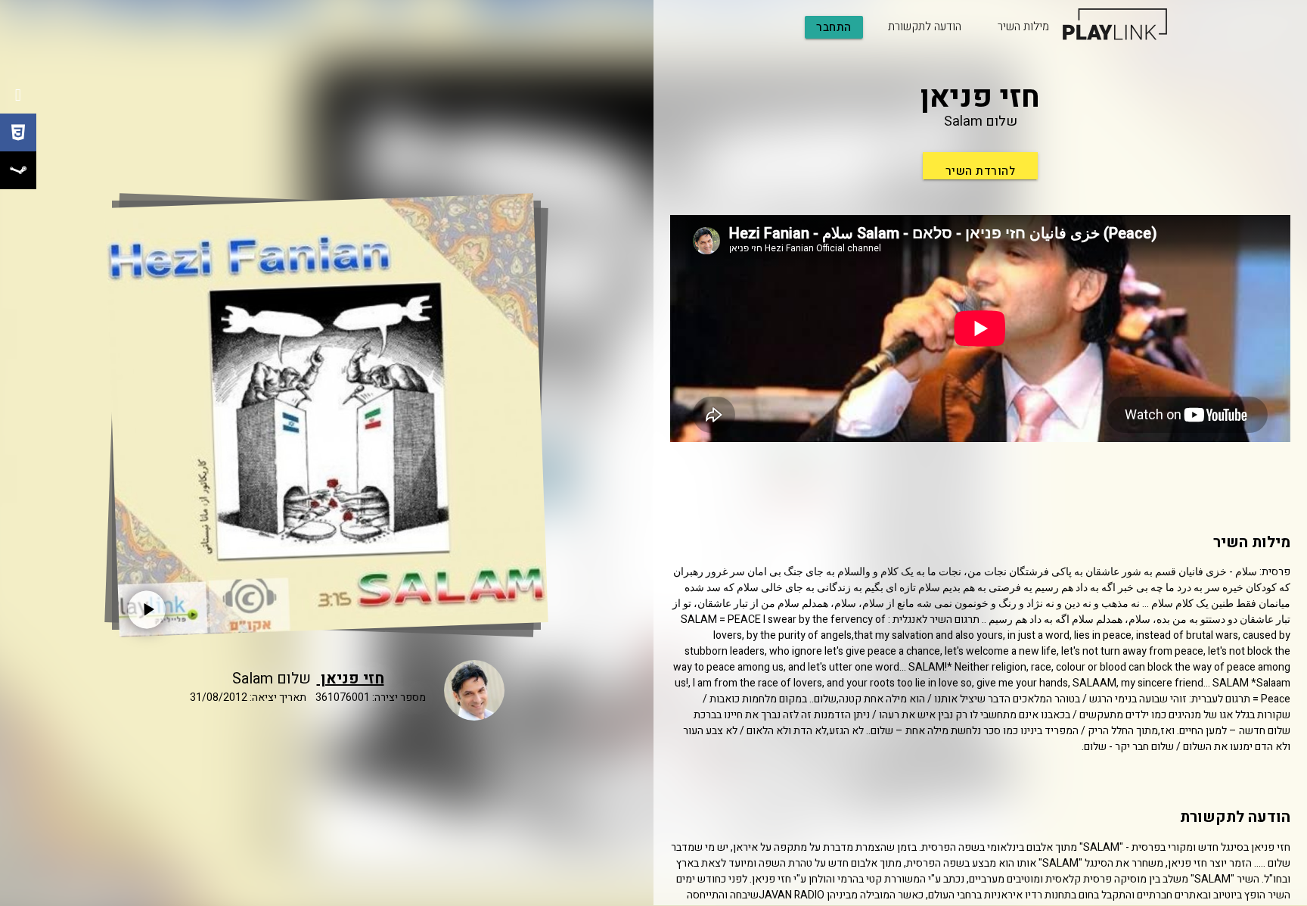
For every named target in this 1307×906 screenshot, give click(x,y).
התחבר (834, 27)
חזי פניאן (350, 679)
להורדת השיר (980, 171)
